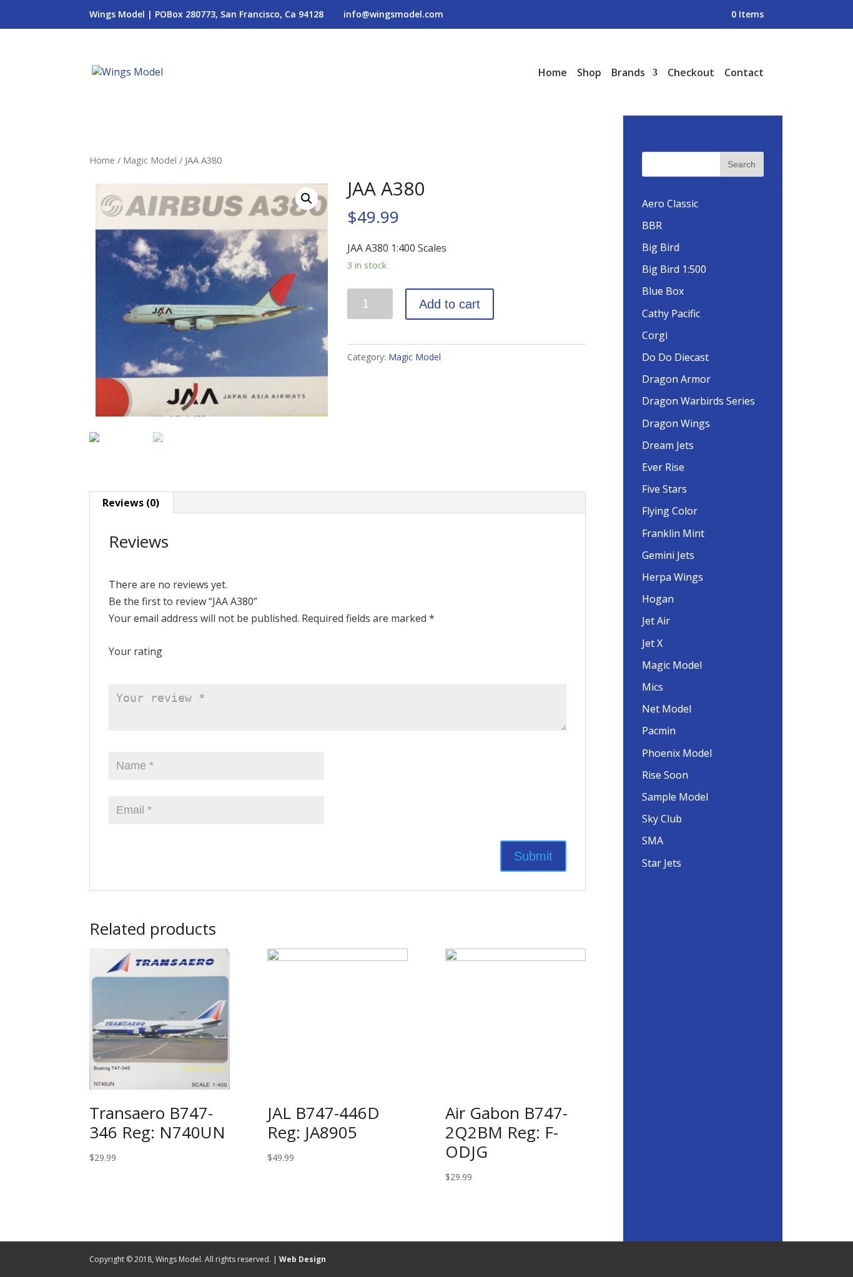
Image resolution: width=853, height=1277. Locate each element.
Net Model (666, 709)
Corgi (655, 335)
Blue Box (663, 291)
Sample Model (675, 797)
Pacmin (659, 730)
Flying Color (670, 511)
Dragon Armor (676, 379)
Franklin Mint (673, 533)
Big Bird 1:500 (674, 269)
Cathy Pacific (671, 313)
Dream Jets (668, 445)
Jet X (652, 643)
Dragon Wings (676, 423)
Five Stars (664, 489)
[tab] (131, 502)
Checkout (691, 73)
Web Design (302, 1259)
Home (552, 73)
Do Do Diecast (675, 357)
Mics (652, 687)
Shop (589, 73)
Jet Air (656, 621)
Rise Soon (665, 775)
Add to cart (449, 304)
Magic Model (150, 160)
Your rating (135, 651)
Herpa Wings (672, 577)
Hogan (658, 599)
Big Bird (660, 247)
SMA (652, 840)
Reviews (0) (130, 503)
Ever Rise (663, 467)
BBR (652, 225)
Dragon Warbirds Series (698, 401)
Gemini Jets (668, 555)
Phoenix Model (677, 753)
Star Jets (661, 863)
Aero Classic (670, 203)
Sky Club (662, 819)
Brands (628, 73)
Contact (744, 73)
